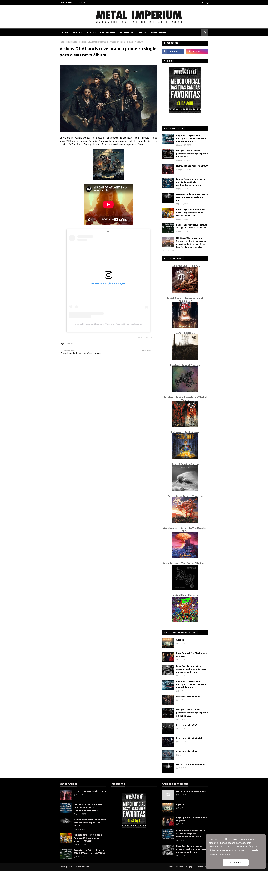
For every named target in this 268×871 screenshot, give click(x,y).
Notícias (76, 42)
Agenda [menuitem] (142, 32)
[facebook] (202, 2)
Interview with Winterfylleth (191, 738)
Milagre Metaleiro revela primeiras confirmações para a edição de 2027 (192, 153)
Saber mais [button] (225, 854)
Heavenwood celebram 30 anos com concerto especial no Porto (192, 197)
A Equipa (190, 866)
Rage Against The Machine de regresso (191, 654)
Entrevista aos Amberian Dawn (192, 165)
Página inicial (65, 42)
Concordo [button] (235, 862)
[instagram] (207, 2)
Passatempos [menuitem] (158, 32)
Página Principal (67, 2)
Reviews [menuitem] (91, 32)
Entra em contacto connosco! (191, 791)
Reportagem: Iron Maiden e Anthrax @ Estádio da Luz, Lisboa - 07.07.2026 (190, 212)
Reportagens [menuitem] (107, 32)
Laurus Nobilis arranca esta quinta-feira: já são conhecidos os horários (190, 182)
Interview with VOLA (186, 724)
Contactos (81, 2)
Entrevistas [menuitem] (126, 32)
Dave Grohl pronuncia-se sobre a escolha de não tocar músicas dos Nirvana (191, 669)
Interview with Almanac (188, 751)
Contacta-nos (202, 866)
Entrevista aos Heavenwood (190, 764)
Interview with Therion (188, 696)
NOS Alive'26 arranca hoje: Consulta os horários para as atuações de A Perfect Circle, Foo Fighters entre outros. (191, 242)
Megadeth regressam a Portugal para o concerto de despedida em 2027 (191, 138)
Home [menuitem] (65, 32)
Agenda (180, 639)
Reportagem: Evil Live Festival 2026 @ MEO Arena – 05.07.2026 (191, 226)
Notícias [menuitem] (78, 32)
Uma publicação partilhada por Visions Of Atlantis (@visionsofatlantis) (108, 324)
